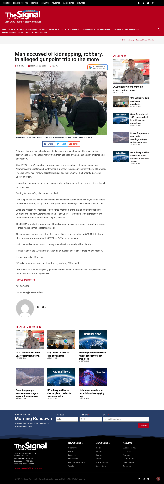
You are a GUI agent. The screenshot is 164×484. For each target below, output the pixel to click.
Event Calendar (103, 29)
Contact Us (45, 3)
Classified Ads (68, 3)
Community (88, 29)
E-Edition (34, 3)
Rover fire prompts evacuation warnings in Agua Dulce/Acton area (27, 393)
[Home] (119, 40)
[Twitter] (143, 3)
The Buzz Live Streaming (27, 29)
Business (53, 29)
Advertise (56, 3)
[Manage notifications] (158, 479)
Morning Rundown (20, 3)
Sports (42, 29)
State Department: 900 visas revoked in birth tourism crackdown (92, 355)
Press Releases (41, 33)
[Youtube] (148, 3)
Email (105, 415)
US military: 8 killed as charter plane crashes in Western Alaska (59, 393)
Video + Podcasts (132, 29)
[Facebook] (139, 3)
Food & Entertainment (70, 29)
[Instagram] (153, 3)
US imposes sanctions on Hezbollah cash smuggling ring (91, 393)
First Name (60, 415)
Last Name (83, 415)
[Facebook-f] (135, 479)
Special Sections (9, 33)
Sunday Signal (24, 33)
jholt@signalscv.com (26, 279)
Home (4, 29)
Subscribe (6, 3)
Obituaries (81, 3)
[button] (159, 29)
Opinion (118, 29)
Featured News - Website (145, 40)
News (11, 29)
